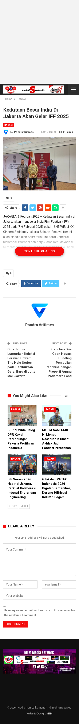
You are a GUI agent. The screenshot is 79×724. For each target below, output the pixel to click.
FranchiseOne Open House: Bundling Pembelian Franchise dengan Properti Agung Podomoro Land (58, 362)
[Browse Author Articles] (39, 310)
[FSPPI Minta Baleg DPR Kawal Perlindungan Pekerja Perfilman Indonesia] (22, 415)
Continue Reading (39, 251)
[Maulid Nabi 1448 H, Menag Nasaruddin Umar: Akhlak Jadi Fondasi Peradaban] (57, 415)
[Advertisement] (39, 42)
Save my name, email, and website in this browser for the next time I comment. (39, 612)
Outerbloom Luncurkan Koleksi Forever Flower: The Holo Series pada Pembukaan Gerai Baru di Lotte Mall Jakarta (21, 362)
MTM (49, 713)
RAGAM (8, 125)
